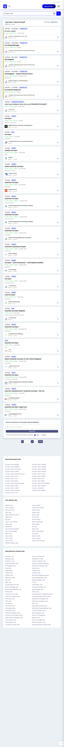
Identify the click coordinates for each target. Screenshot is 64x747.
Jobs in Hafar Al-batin (38, 540)
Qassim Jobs (35, 512)
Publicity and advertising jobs (40, 563)
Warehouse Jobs (10, 577)
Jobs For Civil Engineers (38, 615)
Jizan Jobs (8, 512)
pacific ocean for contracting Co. (18, 81)
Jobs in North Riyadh (11, 531)
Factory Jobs (9, 603)
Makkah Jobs (9, 505)
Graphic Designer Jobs (11, 563)
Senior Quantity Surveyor (14, 166)
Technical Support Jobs (39, 610)
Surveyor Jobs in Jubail (11, 488)
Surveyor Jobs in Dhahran (12, 490)
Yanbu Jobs (8, 524)
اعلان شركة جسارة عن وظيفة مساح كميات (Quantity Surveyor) (26, 104)
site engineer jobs (10, 608)
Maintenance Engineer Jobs (40, 601)
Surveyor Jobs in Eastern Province (15, 474)
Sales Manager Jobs (38, 589)
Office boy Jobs (9, 599)
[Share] (57, 37)
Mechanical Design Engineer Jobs (41, 608)
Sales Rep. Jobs (9, 561)
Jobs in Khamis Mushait (12, 529)
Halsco (11, 157)
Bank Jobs (35, 603)
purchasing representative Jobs (41, 596)
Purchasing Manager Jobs (39, 577)
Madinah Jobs (36, 510)
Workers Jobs (9, 575)
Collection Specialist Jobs (12, 596)
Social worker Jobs (10, 620)
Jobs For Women (10, 606)
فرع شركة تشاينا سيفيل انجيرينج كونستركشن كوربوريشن (22, 50)
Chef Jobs (8, 601)
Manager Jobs (9, 556)
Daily (37, 435)
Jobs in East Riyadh (37, 522)
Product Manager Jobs (11, 587)
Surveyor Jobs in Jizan (11, 476)
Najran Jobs (35, 529)
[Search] (58, 14)
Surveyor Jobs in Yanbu (12, 471)
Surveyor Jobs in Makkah (12, 467)
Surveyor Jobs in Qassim (39, 469)
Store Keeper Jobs (10, 622)
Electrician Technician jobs (40, 566)
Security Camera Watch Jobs (13, 615)
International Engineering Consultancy (20, 237)
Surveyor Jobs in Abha (11, 481)
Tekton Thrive (13, 173)
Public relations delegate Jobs (14, 617)
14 (35, 441)
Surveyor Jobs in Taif (11, 493)
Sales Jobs (8, 582)
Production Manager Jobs (12, 613)
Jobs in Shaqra (36, 538)
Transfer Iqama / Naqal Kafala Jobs (42, 594)
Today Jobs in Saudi (38, 508)
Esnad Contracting (14, 302)
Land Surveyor (10, 295)
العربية (53, 2)
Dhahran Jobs (36, 536)
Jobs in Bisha (9, 536)
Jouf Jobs (35, 533)
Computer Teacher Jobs (12, 625)
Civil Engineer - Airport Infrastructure (19, 74)
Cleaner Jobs (9, 573)
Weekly (44, 435)
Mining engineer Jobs (38, 613)
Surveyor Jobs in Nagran (39, 490)
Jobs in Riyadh (36, 505)
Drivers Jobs (35, 592)
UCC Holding (12, 269)
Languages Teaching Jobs (39, 606)
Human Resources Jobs (12, 584)
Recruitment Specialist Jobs (13, 589)
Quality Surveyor (11, 150)
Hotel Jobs (8, 568)
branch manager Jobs (38, 620)
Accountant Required (13, 90)
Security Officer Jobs (38, 556)
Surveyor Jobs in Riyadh (12, 464)
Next (40, 441)
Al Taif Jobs (35, 517)
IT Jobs (34, 582)
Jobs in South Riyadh (11, 522)
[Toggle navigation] (58, 6)
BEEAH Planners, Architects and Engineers (20, 125)
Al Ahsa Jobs (35, 515)
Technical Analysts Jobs (39, 587)
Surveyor (8, 118)
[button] (9, 6)
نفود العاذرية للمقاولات (14, 366)
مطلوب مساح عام (10, 31)
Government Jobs (37, 584)
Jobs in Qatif (9, 538)
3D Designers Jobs (10, 566)
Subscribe (32, 431)
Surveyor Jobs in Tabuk (38, 474)
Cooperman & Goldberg (16, 334)
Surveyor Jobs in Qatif (11, 486)
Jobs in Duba (9, 540)
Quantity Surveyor (11, 182)
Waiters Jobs (35, 568)
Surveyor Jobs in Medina (39, 467)
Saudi (58, 2)
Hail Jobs (34, 526)
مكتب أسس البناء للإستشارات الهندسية (18, 36)
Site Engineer (9, 59)
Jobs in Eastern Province (12, 515)
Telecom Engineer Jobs (39, 561)
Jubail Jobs (8, 526)
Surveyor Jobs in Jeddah (39, 464)
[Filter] (54, 13)
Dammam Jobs (9, 510)
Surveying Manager (12, 45)
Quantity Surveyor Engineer (15, 311)
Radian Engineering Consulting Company (21, 205)
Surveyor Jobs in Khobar (39, 486)
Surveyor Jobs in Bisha (38, 481)
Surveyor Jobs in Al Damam (13, 469)
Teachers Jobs (36, 573)
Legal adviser (9, 570)
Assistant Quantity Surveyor (15, 247)
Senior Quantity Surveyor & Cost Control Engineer (23, 359)
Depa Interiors (13, 189)
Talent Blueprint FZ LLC (15, 414)
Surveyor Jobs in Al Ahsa (39, 471)
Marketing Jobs (9, 559)
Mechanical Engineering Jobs (40, 575)
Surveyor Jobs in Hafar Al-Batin (41, 483)
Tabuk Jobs (8, 517)
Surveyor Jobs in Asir (38, 488)
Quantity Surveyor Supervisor (16, 407)
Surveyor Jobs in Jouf (11, 478)
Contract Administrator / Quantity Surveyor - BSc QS (24, 391)
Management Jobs (37, 559)
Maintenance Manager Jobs (40, 599)
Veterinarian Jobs (10, 610)
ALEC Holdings (13, 253)
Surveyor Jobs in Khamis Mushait (14, 483)
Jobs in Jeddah (9, 508)
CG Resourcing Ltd (14, 398)
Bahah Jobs (8, 533)
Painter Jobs (8, 592)
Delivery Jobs (36, 617)
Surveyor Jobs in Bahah (38, 476)
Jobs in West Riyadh (38, 531)
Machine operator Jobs (38, 622)
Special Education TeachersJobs (41, 625)
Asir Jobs (7, 519)
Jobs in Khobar (36, 519)
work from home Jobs (11, 594)
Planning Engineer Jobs (38, 580)
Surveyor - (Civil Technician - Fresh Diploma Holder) (24, 263)
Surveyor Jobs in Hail (38, 478)
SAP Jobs (7, 580)
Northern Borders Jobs (11, 543)
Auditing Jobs (36, 570)
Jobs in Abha (35, 524)
